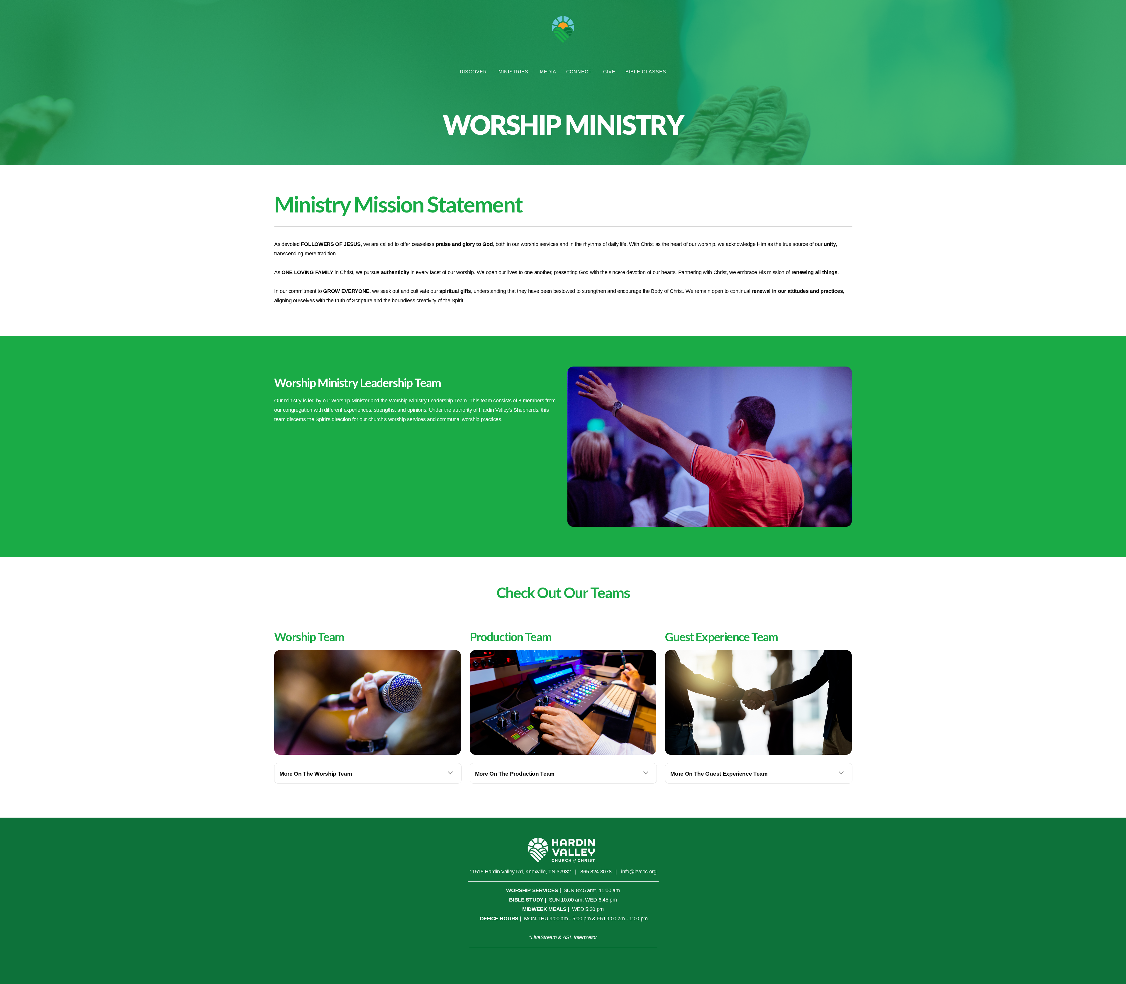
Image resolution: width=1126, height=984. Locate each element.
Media (548, 71)
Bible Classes (645, 71)
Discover (474, 71)
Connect (579, 71)
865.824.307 (594, 872)
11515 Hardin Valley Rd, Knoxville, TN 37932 (520, 872)
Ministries (514, 71)
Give (609, 71)
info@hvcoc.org (639, 872)
